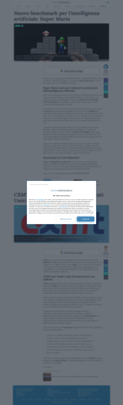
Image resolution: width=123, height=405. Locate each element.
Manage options (66, 219)
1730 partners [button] (40, 199)
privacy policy (85, 213)
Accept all (85, 219)
